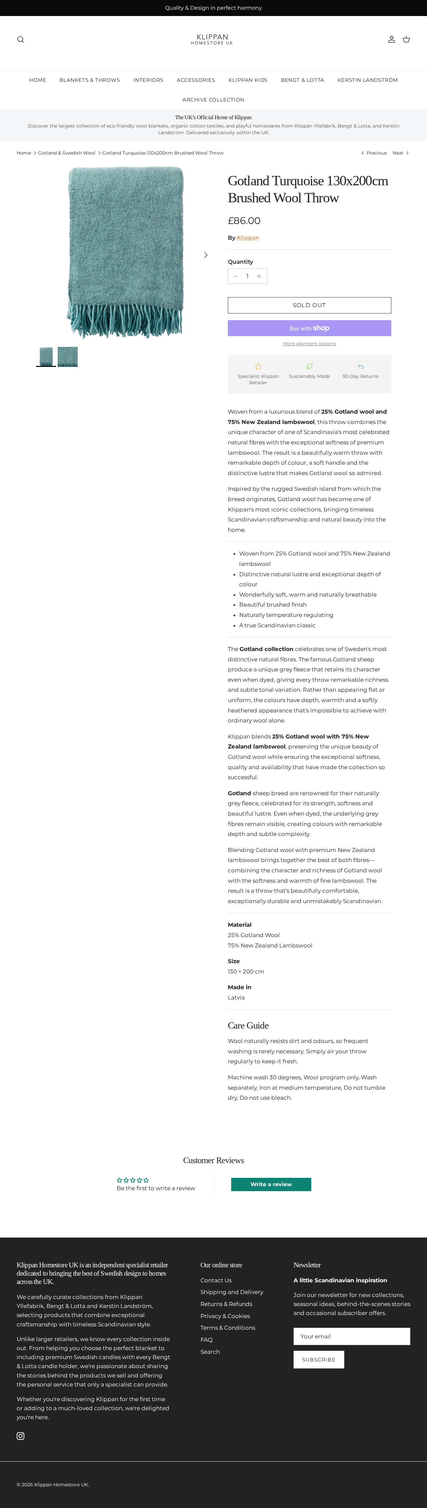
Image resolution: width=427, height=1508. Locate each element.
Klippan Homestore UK (61, 1485)
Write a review (271, 1184)
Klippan (248, 237)
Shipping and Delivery (231, 1292)
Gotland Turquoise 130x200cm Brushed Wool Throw (163, 153)
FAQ (206, 1339)
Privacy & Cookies (225, 1316)
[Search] (21, 39)
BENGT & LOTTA (302, 80)
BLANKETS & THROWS (89, 80)
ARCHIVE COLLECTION (213, 99)
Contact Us (216, 1280)
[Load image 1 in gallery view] (124, 251)
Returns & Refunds (226, 1304)
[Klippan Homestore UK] (213, 39)
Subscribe (319, 1359)
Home (24, 153)
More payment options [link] (309, 344)
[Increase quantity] (261, 276)
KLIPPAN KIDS (248, 80)
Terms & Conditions (227, 1327)
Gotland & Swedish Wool (66, 153)
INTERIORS (148, 80)
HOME (37, 80)
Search (210, 1351)
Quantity (240, 261)
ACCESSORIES (196, 80)
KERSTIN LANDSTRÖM (368, 80)
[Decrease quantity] (234, 276)
